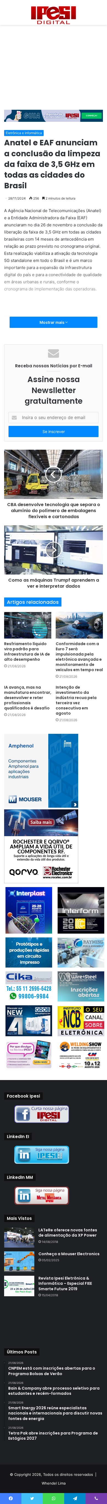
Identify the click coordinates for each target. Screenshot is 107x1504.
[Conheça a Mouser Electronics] (19, 1261)
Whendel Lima (54, 1483)
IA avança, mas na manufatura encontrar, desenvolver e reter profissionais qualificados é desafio (27, 698)
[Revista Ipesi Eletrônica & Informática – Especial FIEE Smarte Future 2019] (19, 1286)
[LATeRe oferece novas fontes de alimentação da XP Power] (19, 1238)
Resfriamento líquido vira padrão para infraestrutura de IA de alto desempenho (27, 651)
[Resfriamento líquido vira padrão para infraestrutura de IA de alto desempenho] (27, 625)
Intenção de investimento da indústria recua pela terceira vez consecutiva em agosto (76, 700)
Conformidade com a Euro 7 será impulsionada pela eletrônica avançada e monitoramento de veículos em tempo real (79, 656)
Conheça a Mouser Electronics (69, 1254)
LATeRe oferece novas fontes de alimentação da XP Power (67, 1232)
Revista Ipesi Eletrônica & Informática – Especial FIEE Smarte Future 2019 (65, 1283)
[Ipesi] (53, 14)
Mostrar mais (52, 322)
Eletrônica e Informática (24, 133)
